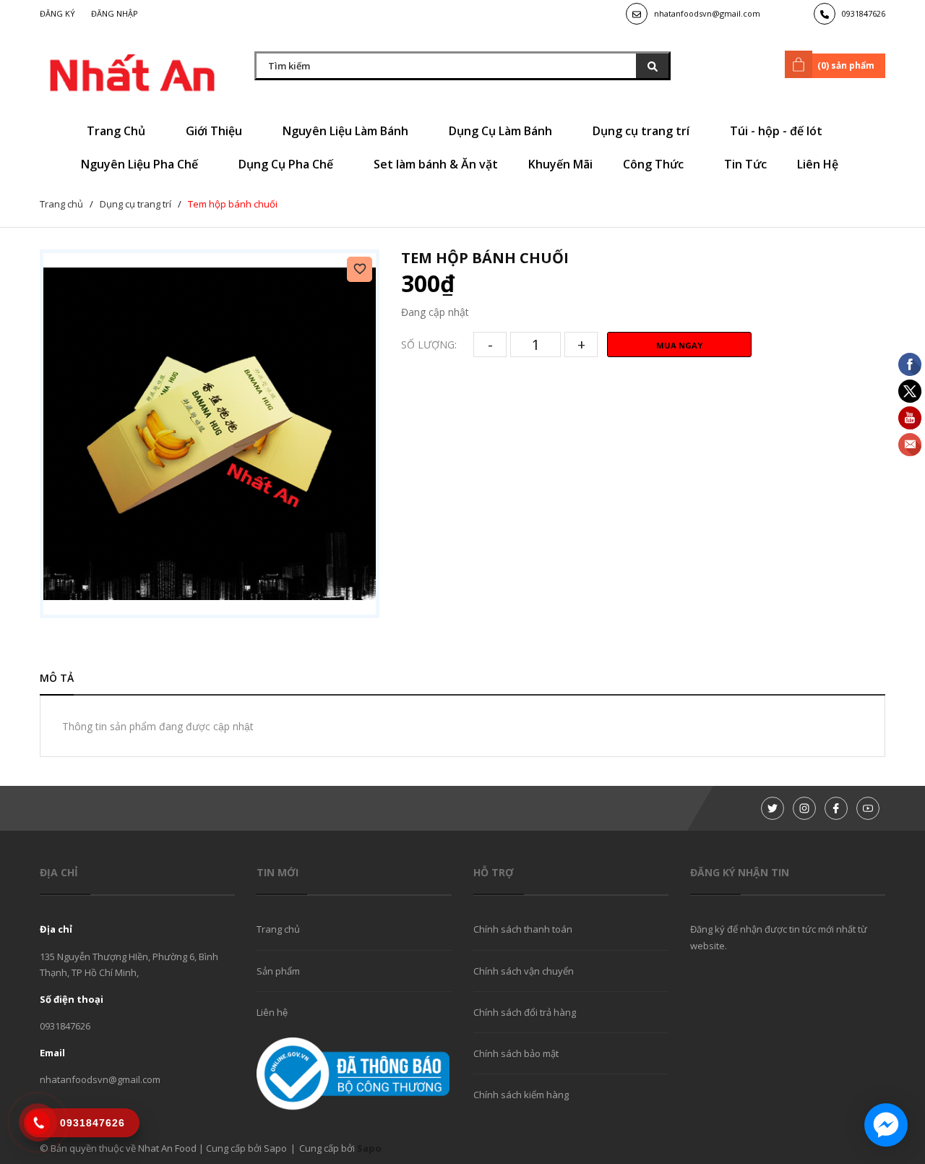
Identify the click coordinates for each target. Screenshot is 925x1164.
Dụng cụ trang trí (642, 131)
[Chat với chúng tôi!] (886, 1125)
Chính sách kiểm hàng (521, 1094)
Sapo (369, 1148)
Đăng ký (57, 13)
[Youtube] (867, 808)
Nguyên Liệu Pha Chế (141, 164)
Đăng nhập (114, 13)
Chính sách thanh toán (522, 929)
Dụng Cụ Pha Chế (287, 164)
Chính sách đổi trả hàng (524, 1012)
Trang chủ (278, 929)
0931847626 (863, 13)
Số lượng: (429, 344)
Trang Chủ (117, 131)
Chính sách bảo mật (516, 1053)
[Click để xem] (209, 433)
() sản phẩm (845, 65)
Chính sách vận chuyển (523, 970)
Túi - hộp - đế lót (777, 131)
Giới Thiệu (215, 131)
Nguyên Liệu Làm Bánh (347, 131)
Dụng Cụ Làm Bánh (502, 131)
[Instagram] (804, 808)
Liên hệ (272, 1012)
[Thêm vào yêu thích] (359, 269)
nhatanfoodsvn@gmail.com (707, 13)
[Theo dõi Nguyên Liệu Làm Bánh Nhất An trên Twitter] (772, 808)
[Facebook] (836, 808)
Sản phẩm (278, 970)
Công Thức (655, 164)
